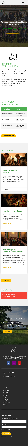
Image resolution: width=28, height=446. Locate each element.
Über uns (6, 406)
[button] (23, 2)
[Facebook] (8, 363)
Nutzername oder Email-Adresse (9, 418)
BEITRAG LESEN (7, 185)
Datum (18, 109)
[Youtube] (19, 363)
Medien (6, 401)
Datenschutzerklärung (9, 376)
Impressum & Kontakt (8, 373)
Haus (5, 397)
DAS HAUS (7, 331)
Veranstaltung (6, 109)
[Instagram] (14, 363)
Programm (7, 402)
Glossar (6, 395)
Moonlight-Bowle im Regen (12, 211)
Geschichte (7, 394)
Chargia (6, 392)
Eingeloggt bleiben (6, 429)
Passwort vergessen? (6, 436)
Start (5, 404)
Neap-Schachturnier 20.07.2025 (10, 171)
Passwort (3, 424)
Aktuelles (6, 390)
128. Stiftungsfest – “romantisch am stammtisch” (13, 251)
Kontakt (6, 399)
